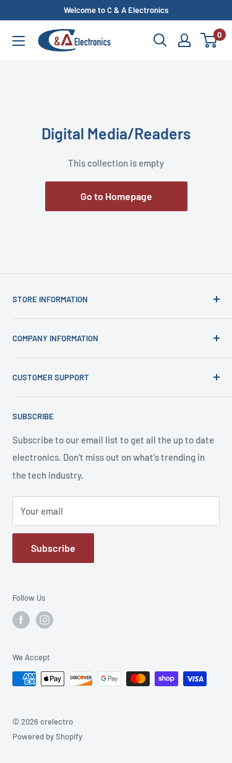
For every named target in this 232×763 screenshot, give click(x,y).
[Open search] (160, 40)
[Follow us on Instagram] (44, 620)
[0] (209, 40)
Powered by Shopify (47, 736)
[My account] (184, 40)
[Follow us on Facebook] (21, 620)
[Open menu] (18, 41)
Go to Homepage (116, 196)
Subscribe (53, 548)
